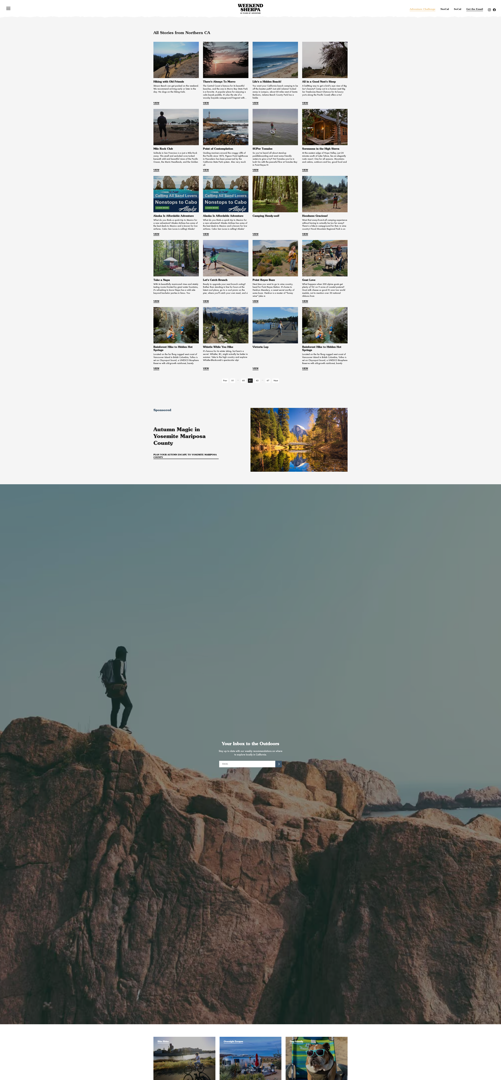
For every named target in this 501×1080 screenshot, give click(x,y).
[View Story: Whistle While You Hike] (225, 325)
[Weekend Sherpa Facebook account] (495, 10)
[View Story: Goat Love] (325, 258)
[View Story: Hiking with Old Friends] (176, 60)
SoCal (457, 9)
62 (257, 381)
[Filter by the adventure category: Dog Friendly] (317, 1038)
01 (232, 381)
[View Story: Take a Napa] (176, 258)
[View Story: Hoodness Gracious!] (325, 194)
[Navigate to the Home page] (250, 9)
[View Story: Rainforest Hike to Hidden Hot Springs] (176, 325)
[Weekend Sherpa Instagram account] (490, 10)
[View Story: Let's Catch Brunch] (225, 258)
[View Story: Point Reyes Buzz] (275, 258)
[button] (8, 8)
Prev (225, 381)
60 (243, 381)
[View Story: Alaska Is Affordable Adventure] (176, 194)
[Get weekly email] (278, 764)
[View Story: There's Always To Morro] (225, 60)
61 (250, 381)
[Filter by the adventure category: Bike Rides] (184, 1038)
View (156, 103)
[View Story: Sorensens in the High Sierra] (325, 127)
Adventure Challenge (422, 9)
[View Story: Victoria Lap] (275, 325)
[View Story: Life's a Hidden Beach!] (275, 60)
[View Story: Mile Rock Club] (176, 127)
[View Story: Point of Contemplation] (225, 127)
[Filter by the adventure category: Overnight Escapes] (251, 1038)
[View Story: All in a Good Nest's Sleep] (325, 60)
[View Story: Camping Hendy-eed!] (275, 194)
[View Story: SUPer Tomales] (275, 127)
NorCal (444, 9)
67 (268, 381)
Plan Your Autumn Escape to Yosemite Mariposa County (185, 456)
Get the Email (474, 9)
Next (276, 381)
